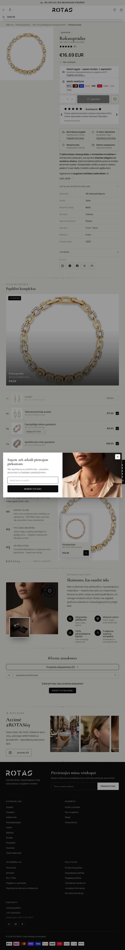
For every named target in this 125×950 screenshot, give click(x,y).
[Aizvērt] (117, 456)
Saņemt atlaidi (33, 489)
